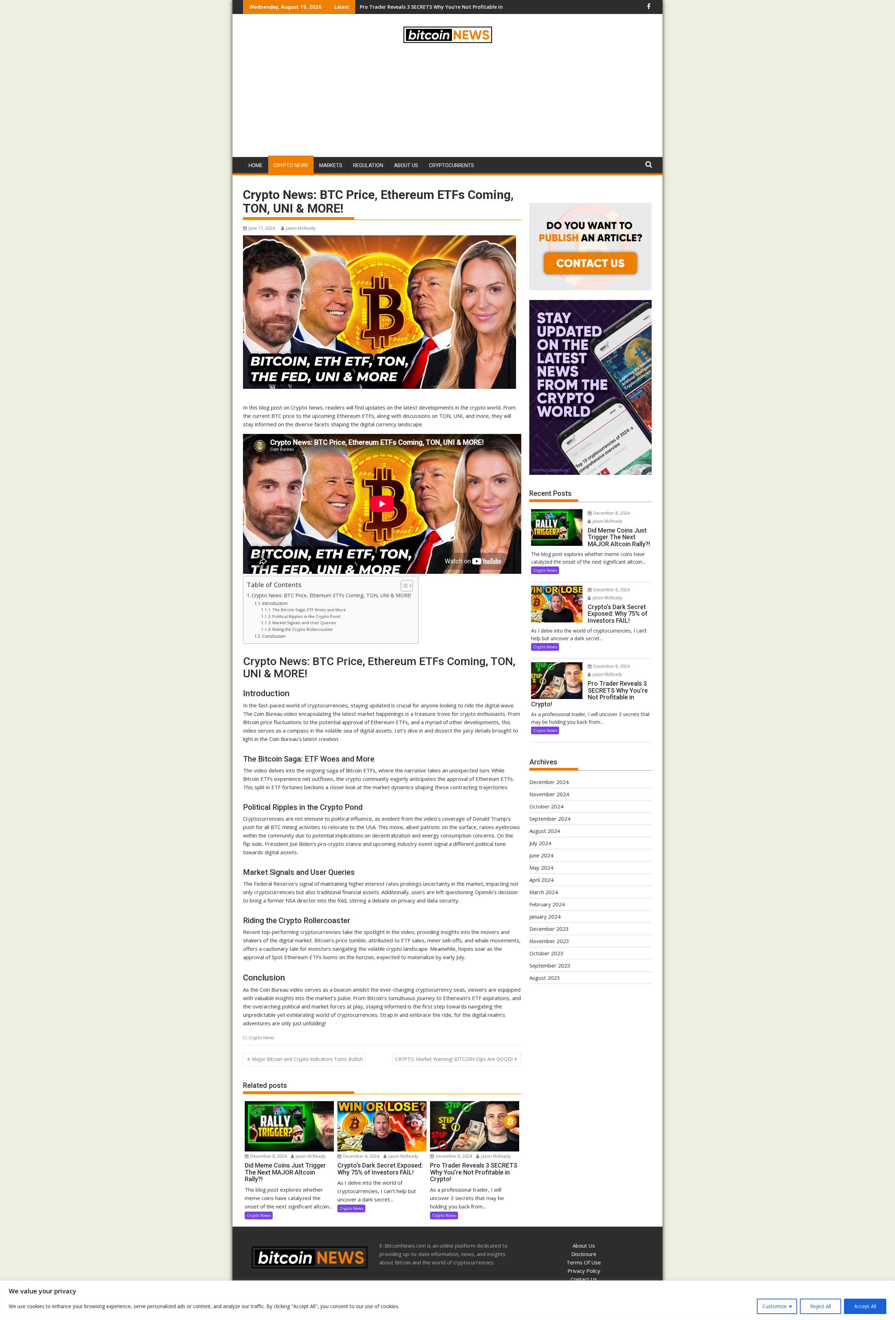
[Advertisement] (447, 101)
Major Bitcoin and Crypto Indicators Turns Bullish (307, 1059)
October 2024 (546, 806)
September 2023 (550, 965)
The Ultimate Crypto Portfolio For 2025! (408, 6)
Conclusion (274, 636)
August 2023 (544, 977)
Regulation (368, 165)
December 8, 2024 (268, 1156)
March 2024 (543, 892)
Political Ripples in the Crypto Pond (306, 616)
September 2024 (550, 818)
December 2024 (549, 781)
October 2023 (546, 953)
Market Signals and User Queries (304, 622)
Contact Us (584, 1279)
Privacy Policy (583, 1270)
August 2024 (544, 830)
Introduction (275, 603)
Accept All (865, 1306)
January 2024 (545, 916)
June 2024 (541, 855)
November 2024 (549, 794)
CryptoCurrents (451, 165)
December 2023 (549, 928)
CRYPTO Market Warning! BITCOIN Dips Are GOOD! (454, 1059)
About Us (406, 165)
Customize (774, 1306)
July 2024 (540, 843)
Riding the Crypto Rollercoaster (302, 629)
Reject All (820, 1306)
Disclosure (583, 1253)
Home (256, 165)
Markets (330, 165)
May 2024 (541, 867)
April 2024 (541, 879)
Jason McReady (301, 228)
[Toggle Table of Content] (403, 586)
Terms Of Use (583, 1262)
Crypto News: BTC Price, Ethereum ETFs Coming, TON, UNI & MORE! (331, 595)
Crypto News (290, 165)
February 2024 (547, 904)
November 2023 (549, 940)
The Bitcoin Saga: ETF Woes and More (309, 609)
